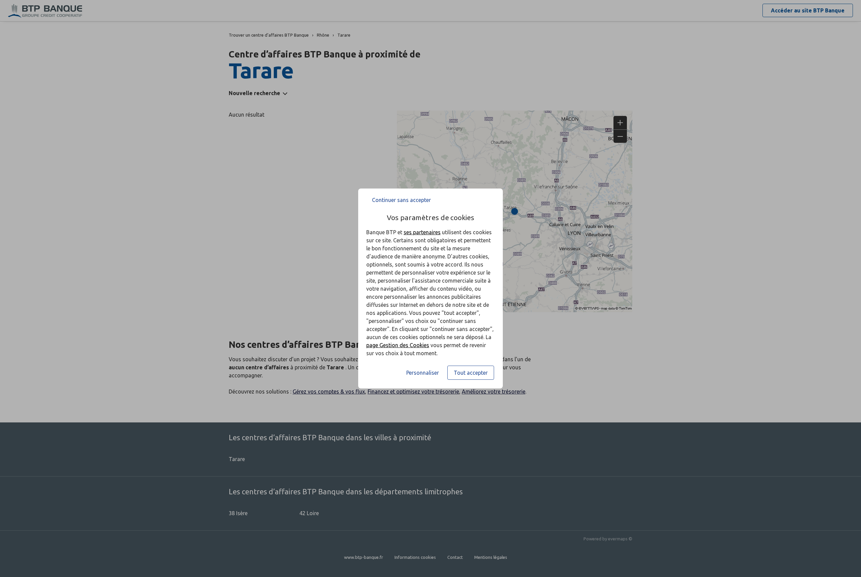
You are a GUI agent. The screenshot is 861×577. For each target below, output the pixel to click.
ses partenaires (422, 232)
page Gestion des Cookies (397, 345)
